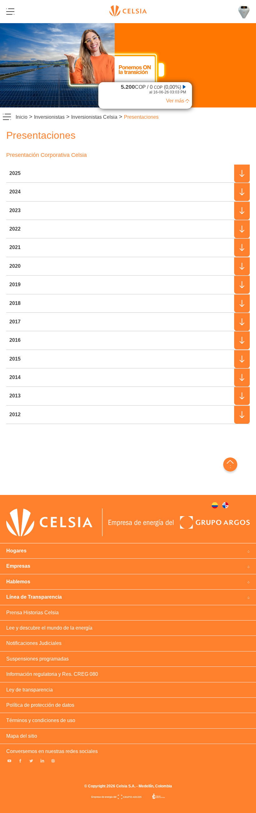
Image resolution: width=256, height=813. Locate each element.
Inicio (21, 117)
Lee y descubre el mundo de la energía (49, 628)
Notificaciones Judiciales (34, 643)
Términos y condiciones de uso (40, 720)
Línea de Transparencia (34, 597)
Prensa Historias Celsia (32, 612)
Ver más (175, 100)
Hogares (16, 550)
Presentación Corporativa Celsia (46, 155)
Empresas (18, 566)
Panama (225, 505)
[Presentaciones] (128, 65)
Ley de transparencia (29, 689)
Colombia (215, 505)
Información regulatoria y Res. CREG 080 (52, 674)
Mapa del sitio (21, 736)
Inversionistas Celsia (94, 117)
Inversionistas (49, 117)
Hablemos (18, 581)
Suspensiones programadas (37, 658)
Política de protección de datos (40, 705)
